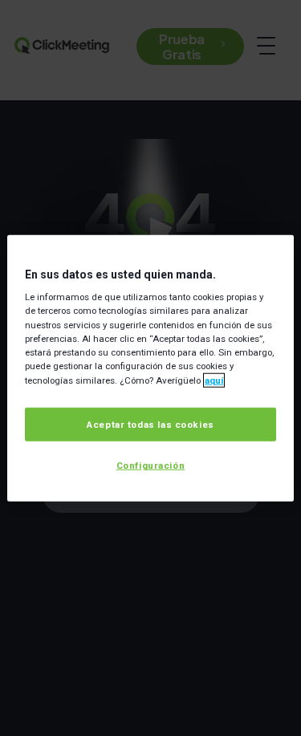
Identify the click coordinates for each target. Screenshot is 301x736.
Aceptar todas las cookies (150, 424)
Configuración (150, 465)
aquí (214, 379)
